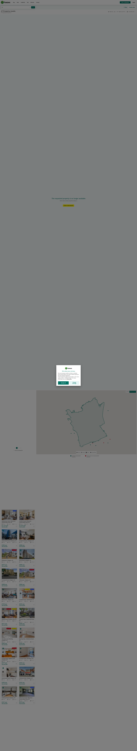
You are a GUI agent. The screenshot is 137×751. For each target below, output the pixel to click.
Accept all (63, 383)
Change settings (74, 383)
